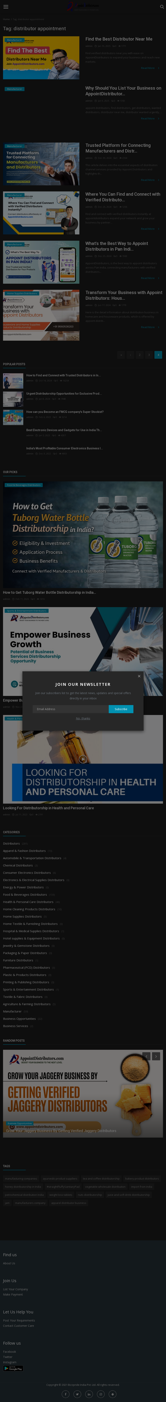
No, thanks (83, 718)
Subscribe (121, 709)
